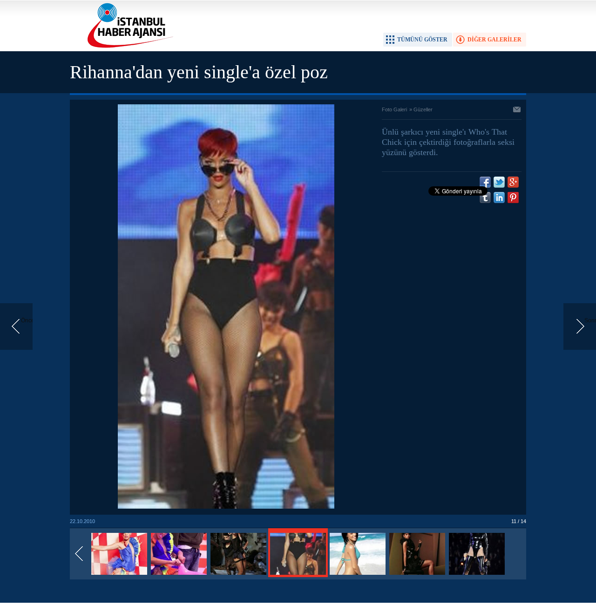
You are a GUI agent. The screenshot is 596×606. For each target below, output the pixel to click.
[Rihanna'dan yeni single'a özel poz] (119, 575)
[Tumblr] (485, 197)
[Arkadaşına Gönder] (517, 110)
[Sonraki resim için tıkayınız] (226, 507)
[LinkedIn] (499, 197)
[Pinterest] (513, 197)
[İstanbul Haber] (128, 47)
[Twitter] (499, 182)
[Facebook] (485, 182)
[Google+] (513, 182)
